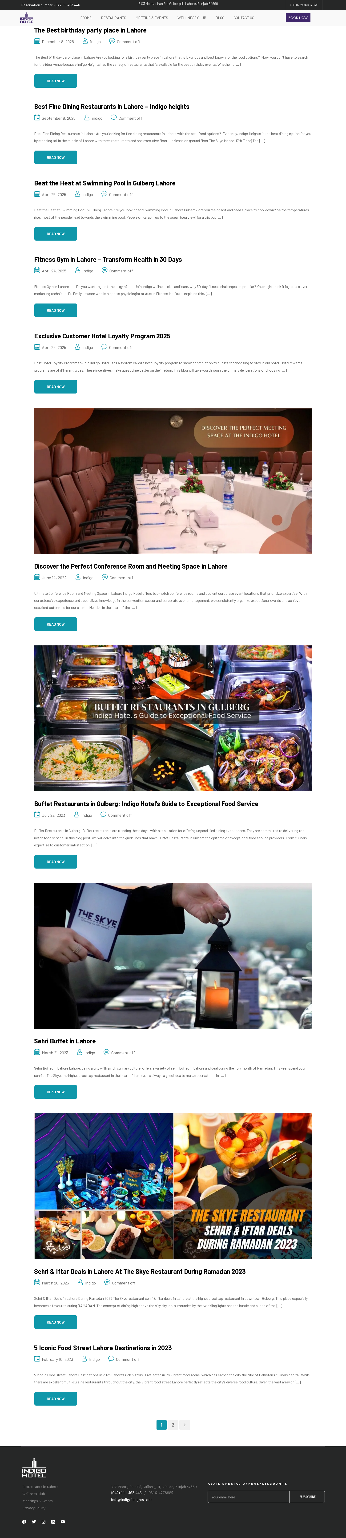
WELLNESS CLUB (191, 17)
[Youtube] (63, 1521)
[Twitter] (34, 1521)
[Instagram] (43, 1521)
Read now (56, 80)
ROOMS (86, 17)
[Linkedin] (53, 1521)
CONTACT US (244, 17)
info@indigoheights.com (131, 1500)
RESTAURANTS (113, 17)
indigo (95, 41)
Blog (220, 17)
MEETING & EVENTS (152, 17)
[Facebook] (24, 1521)
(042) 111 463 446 (126, 1492)
